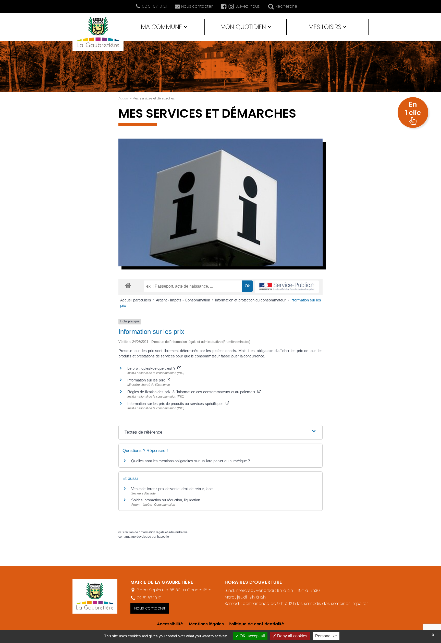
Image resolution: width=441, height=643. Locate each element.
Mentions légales (206, 624)
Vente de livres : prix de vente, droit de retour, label (172, 489)
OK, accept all (252, 636)
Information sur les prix (147, 380)
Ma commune (161, 26)
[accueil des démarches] (128, 285)
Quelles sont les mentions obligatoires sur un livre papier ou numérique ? (190, 461)
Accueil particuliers (136, 300)
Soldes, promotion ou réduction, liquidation (165, 500)
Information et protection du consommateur (251, 300)
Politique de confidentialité (254, 624)
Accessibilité (170, 624)
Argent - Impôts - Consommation (183, 300)
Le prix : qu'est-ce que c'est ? (152, 368)
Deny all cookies (291, 636)
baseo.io (163, 536)
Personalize (326, 636)
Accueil (123, 98)
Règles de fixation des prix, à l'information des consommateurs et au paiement (192, 392)
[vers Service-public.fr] (287, 286)
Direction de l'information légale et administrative (154, 532)
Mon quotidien (243, 26)
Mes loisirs (325, 26)
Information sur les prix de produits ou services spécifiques (176, 403)
